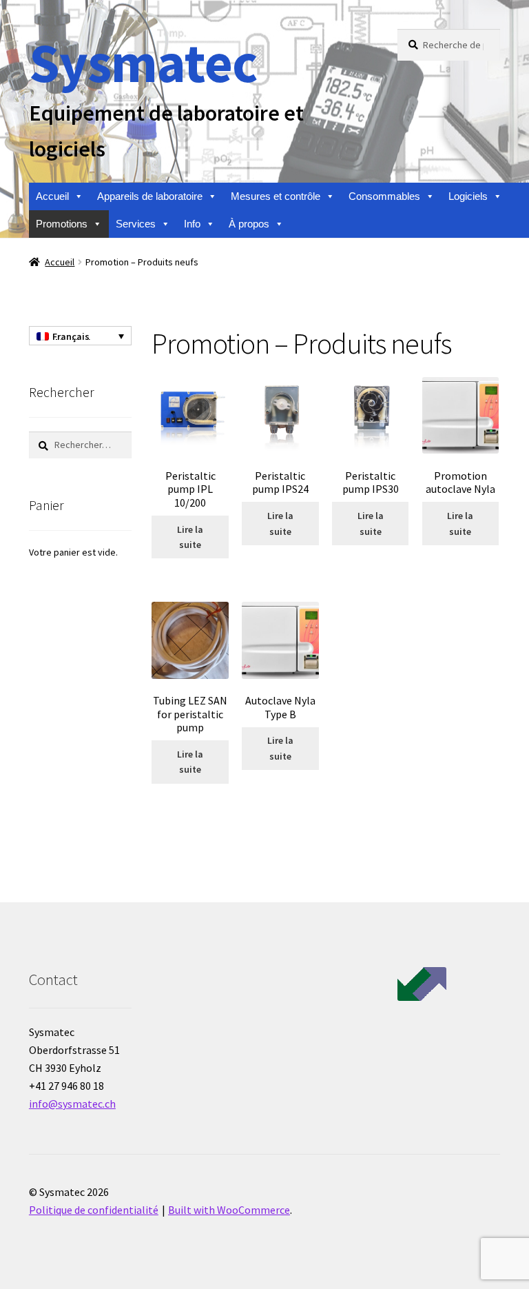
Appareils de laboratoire (150, 196)
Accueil (52, 196)
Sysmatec (143, 62)
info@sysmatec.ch (72, 1103)
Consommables (384, 196)
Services (136, 224)
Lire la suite (190, 537)
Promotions (61, 224)
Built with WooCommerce (229, 1210)
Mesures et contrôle (275, 196)
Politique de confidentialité (93, 1210)
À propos (249, 224)
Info (192, 224)
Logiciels (468, 196)
